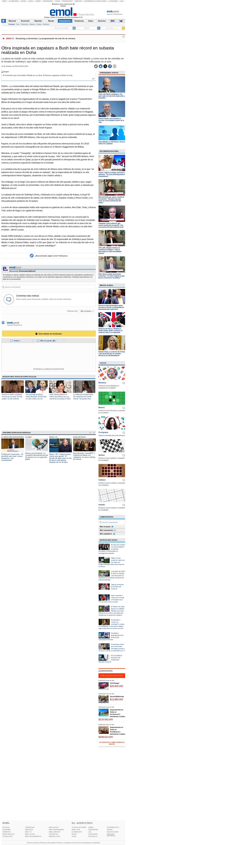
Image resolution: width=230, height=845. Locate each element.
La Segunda (113, 1)
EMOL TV (28, 832)
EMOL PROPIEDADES (56, 829)
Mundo (51, 21)
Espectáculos (65, 21)
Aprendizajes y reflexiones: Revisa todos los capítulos (111, 143)
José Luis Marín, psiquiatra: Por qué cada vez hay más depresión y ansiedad (111, 96)
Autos (57, 1)
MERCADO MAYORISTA (111, 835)
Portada (12, 24)
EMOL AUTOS (53, 827)
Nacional (12, 21)
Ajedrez (101, 455)
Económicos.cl (90, 1)
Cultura (39, 24)
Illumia (28, 437)
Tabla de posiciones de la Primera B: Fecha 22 (117, 587)
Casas (104, 1)
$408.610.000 (105, 737)
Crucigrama (103, 432)
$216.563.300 (105, 719)
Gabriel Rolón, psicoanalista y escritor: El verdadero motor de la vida (111, 120)
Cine (17, 24)
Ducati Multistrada (117, 696)
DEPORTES (7, 832)
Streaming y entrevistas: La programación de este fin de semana (45, 38)
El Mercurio (14, 1)
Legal (31, 1)
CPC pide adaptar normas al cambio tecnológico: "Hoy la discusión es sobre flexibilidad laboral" (109, 250)
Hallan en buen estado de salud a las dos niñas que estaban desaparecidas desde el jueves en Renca (112, 562)
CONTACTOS (53, 834)
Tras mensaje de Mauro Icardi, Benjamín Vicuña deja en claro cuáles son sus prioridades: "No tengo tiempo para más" (36, 399)
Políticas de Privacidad (47, 843)
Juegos (103, 363)
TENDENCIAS (29, 827)
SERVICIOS (29, 829)
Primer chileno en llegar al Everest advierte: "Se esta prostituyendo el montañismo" (111, 174)
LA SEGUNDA (92, 834)
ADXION (109, 829)
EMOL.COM (76, 829)
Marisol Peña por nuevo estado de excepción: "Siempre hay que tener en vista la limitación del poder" (111, 200)
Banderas (102, 383)
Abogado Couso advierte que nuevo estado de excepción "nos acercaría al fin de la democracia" (111, 225)
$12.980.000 (116, 699)
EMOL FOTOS (30, 834)
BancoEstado (79, 437)
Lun (121, 1)
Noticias (46, 24)
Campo (38, 1)
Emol (5, 1)
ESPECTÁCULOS (8, 834)
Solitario (102, 480)
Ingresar (110, 14)
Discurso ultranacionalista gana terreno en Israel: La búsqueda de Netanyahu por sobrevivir (111, 307)
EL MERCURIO (77, 832)
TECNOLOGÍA (7, 836)
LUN (89, 832)
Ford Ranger (114, 683)
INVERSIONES (93, 829)
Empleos (78, 1)
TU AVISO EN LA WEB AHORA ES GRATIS (112, 743)
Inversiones (48, 1)
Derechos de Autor (33, 843)
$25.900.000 (116, 686)
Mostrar (63, 6)
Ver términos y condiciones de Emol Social (48, 369)
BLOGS (74, 834)
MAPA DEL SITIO (54, 836)
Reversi (101, 407)
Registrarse (118, 14)
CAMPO (91, 827)
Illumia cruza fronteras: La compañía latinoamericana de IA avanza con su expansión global (36, 456)
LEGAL (74, 836)
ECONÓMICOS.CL (113, 827)
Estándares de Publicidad (91, 843)
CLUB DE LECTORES (79, 827)
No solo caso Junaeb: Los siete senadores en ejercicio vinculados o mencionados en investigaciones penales (112, 549)
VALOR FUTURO (112, 832)
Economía (25, 21)
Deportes (38, 21)
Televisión (24, 24)
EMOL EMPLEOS (54, 832)
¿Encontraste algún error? (51, 256)
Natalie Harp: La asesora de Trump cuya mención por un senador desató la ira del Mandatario (111, 353)
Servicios (102, 21)
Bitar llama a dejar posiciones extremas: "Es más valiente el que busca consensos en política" (111, 276)
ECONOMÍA (7, 829)
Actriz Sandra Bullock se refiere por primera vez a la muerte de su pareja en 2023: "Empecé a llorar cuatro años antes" (60, 399)
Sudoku (101, 505)
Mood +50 (53, 437)
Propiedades (67, 1)
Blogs (23, 1)
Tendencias (79, 21)
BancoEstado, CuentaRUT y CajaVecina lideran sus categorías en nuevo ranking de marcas (84, 456)
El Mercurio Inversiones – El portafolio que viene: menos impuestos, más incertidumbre (12, 457)
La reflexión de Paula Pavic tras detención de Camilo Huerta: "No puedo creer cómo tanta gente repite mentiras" (83, 399)
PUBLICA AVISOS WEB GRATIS (111, 676)
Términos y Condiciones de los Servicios (69, 843)
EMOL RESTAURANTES (33, 836)
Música (32, 24)
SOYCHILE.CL (93, 836)
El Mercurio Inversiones (12, 437)
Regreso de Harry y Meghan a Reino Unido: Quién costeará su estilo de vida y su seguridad (110, 330)
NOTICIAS (6, 827)
